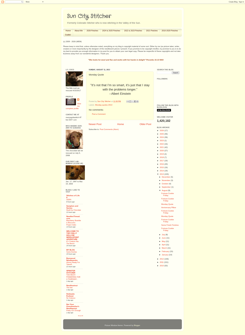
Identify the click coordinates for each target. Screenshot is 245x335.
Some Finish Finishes (170, 225)
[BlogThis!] (130, 101)
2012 (162, 259)
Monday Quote (167, 204)
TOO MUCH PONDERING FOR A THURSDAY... (73, 277)
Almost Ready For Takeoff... (73, 263)
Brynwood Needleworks (72, 259)
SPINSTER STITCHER (70, 272)
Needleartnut (72, 286)
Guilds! (68, 35)
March (164, 248)
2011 (162, 262)
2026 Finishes (92, 31)
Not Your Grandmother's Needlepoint (72, 306)
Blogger (137, 325)
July (164, 235)
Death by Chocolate (73, 210)
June (164, 238)
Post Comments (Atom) (109, 129)
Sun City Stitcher (89, 16)
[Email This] (127, 101)
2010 (162, 266)
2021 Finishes (152, 31)
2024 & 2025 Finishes (111, 31)
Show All (80, 315)
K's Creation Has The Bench (72, 242)
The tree (69, 288)
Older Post (145, 124)
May (164, 241)
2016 (162, 164)
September (166, 187)
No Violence (70, 298)
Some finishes (71, 252)
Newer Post (95, 124)
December (166, 177)
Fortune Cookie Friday (167, 194)
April (164, 245)
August (165, 190)
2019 (162, 154)
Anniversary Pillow (168, 207)
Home (68, 31)
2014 (162, 171)
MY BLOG (70, 250)
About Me (79, 31)
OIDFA (68, 200)
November (166, 180)
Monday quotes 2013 (103, 105)
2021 (162, 147)
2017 (162, 161)
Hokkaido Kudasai (70, 295)
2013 (162, 174)
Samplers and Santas (72, 207)
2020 (162, 151)
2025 (162, 134)
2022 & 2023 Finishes (133, 31)
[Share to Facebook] (135, 101)
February (166, 251)
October (165, 184)
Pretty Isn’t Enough (73, 310)
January (165, 255)
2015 (162, 167)
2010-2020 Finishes (170, 31)
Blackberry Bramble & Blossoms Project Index (73, 223)
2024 (162, 137)
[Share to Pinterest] (137, 101)
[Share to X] (132, 101)
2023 (162, 141)
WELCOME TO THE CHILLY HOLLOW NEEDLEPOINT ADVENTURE (72, 235)
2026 (162, 130)
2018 (162, 157)
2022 (162, 144)
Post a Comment (99, 114)
